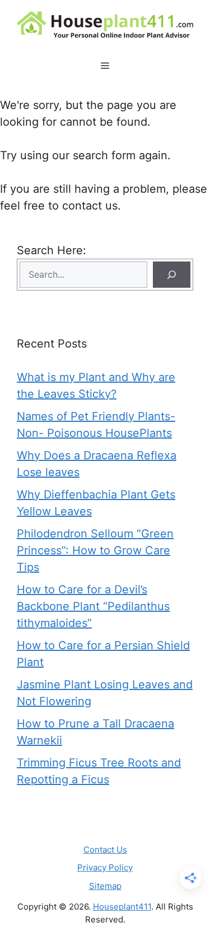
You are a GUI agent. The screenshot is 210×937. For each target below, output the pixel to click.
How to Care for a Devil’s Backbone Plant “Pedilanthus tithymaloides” (93, 606)
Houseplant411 (122, 906)
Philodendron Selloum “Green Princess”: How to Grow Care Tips (95, 550)
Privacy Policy (105, 867)
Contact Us (105, 849)
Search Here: (51, 250)
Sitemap (105, 886)
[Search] (171, 274)
